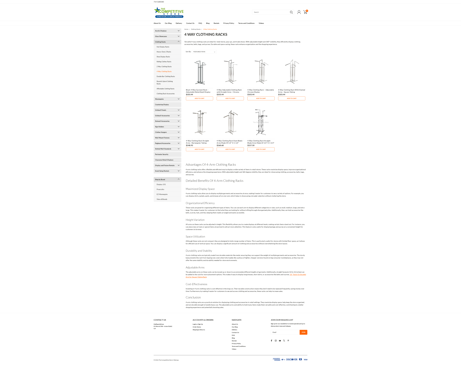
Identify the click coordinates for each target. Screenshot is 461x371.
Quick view (199, 71)
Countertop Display (162, 105)
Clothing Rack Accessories (166, 94)
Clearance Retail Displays (164, 160)
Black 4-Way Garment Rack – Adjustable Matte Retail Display (198, 91)
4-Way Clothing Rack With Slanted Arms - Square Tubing (291, 91)
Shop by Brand (160, 179)
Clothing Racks (160, 42)
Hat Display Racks (163, 47)
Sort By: (188, 52)
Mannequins (159, 99)
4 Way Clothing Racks (164, 71)
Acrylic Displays (161, 31)
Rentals (216, 23)
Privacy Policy (228, 23)
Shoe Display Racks (163, 57)
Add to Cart (199, 98)
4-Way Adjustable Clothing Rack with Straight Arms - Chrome (229, 91)
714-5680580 (159, 2)
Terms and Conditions (246, 23)
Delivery (179, 23)
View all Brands (162, 199)
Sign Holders (159, 127)
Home (186, 29)
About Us (157, 23)
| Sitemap (176, 360)
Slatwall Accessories (162, 121)
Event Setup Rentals (162, 171)
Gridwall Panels (160, 110)
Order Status (197, 327)
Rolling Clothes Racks (164, 62)
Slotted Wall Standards (163, 149)
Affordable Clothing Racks (165, 89)
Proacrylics (160, 189)
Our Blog (168, 23)
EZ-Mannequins (162, 194)
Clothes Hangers (161, 132)
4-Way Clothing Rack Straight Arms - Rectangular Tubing (197, 142)
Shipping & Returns (199, 330)
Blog (207, 23)
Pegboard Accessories (162, 143)
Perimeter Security (161, 154)
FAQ (200, 23)
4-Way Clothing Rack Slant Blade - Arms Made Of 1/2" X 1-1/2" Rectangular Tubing (230, 143)
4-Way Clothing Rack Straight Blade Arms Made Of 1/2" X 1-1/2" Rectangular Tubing (260, 143)
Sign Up (200, 324)
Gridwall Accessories (162, 116)
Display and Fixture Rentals (165, 165)
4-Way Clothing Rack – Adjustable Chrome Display (260, 91)
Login (194, 324)
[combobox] (273, 12)
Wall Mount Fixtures (162, 138)
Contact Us (190, 23)
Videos (261, 23)
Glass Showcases (161, 36)
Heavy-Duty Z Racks (164, 52)
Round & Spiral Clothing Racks (165, 82)
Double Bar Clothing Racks (166, 76)
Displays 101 (161, 184)
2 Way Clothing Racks (164, 66)
